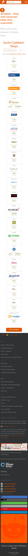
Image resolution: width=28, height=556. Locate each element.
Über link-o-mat (5, 400)
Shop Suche (4, 354)
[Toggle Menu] (26, 2)
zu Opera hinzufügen (9, 491)
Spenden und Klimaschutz (8, 397)
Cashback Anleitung (6, 348)
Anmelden (15, 335)
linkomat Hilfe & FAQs (7, 345)
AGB (2, 378)
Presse (3, 403)
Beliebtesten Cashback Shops (18, 54)
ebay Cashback (5, 474)
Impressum (4, 391)
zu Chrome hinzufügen (10, 484)
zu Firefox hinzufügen (9, 489)
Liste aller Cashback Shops (8, 412)
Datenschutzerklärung (7, 381)
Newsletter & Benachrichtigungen (10, 385)
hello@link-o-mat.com (9, 426)
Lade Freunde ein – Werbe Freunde (11, 357)
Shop (10, 335)
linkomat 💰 (4, 335)
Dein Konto (4, 363)
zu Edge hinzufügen (9, 486)
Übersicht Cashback (6, 366)
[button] (4, 496)
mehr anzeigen (14, 329)
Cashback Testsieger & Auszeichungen (12, 406)
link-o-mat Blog (5, 409)
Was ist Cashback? (6, 351)
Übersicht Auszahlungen (8, 369)
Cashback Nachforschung (8, 372)
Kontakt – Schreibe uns (7, 388)
